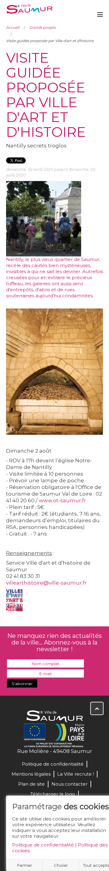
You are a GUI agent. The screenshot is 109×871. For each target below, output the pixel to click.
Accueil (12, 27)
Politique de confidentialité (43, 845)
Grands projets (42, 27)
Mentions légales (31, 774)
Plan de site (31, 784)
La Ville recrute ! (75, 774)
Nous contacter (69, 784)
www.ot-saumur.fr (62, 500)
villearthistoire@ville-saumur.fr (46, 583)
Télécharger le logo (52, 794)
